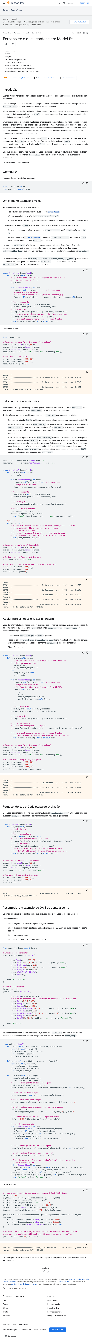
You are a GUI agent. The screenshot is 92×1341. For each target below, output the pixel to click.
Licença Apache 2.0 (64, 1282)
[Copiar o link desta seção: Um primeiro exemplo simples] (43, 201)
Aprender (17, 33)
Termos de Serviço (10, 1325)
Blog (4, 1300)
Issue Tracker (52, 1300)
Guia (39, 33)
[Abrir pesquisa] (58, 2)
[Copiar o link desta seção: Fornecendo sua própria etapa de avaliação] (62, 806)
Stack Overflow (53, 1308)
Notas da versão (53, 1304)
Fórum (5, 1304)
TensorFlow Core (12, 10)
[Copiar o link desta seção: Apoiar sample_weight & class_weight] (56, 619)
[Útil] (84, 33)
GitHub (5, 1308)
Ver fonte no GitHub (45, 78)
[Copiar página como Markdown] (13, 44)
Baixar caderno (69, 78)
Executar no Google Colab (18, 78)
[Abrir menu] (3, 3)
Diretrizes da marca (54, 1312)
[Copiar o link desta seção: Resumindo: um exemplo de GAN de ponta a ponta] (71, 907)
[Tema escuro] (83, 183)
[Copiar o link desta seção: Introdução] (19, 89)
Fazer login (84, 3)
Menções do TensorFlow (56, 1316)
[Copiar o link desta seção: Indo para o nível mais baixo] (41, 401)
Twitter (5, 1312)
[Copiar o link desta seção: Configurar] (19, 172)
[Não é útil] (87, 33)
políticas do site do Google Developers (24, 1284)
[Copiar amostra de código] (87, 183)
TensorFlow (7, 33)
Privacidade (23, 1325)
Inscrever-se (57, 1330)
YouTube (6, 1316)
